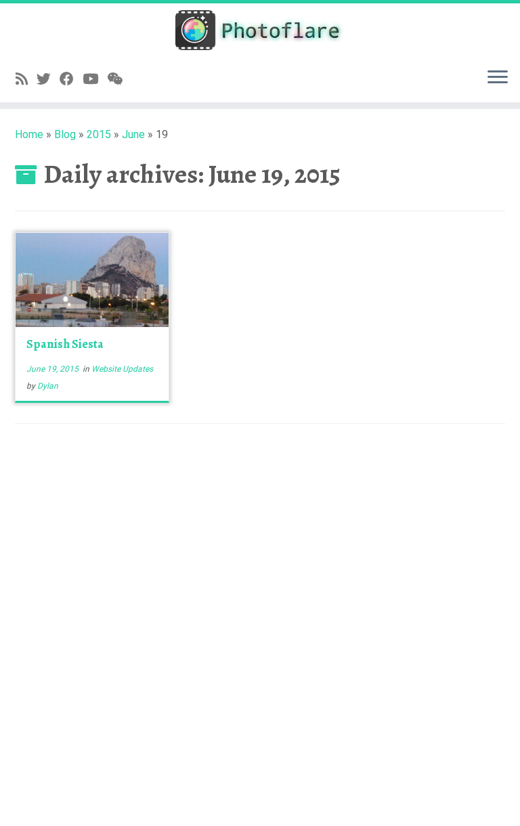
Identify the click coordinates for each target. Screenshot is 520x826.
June (133, 134)
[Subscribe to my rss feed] (26, 79)
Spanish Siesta (65, 344)
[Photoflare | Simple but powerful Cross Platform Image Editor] (260, 30)
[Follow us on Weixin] (119, 79)
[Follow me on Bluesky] (48, 79)
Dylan (47, 386)
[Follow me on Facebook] (71, 79)
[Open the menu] (498, 78)
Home (29, 134)
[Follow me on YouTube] (95, 79)
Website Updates (122, 369)
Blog (65, 134)
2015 (99, 134)
